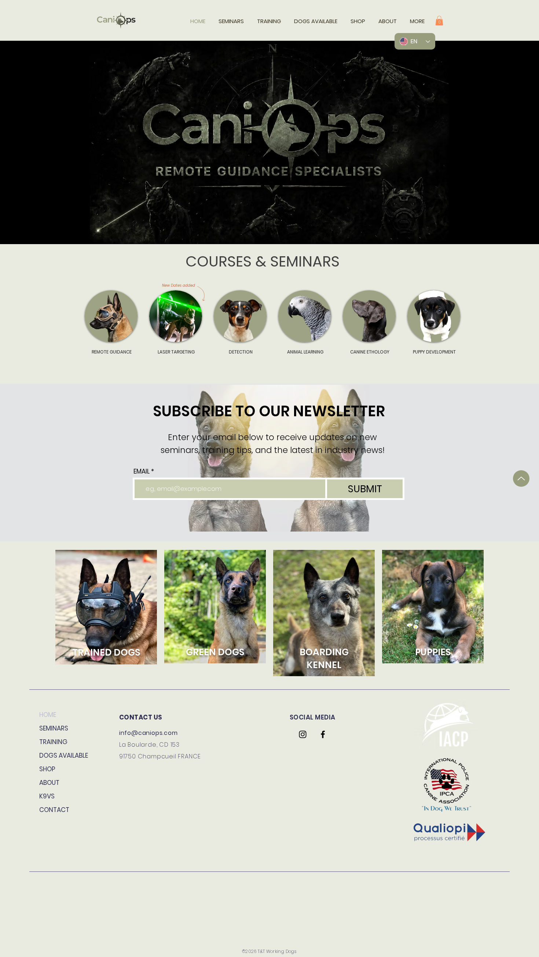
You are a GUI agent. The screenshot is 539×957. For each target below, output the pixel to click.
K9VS (47, 796)
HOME (47, 714)
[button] (439, 20)
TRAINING (53, 741)
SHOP (47, 769)
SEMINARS (53, 728)
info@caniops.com (148, 733)
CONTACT (54, 809)
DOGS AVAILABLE (63, 755)
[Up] (521, 478)
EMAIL (141, 471)
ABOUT (49, 782)
